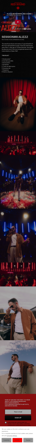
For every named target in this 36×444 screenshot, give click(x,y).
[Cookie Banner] (18, 435)
